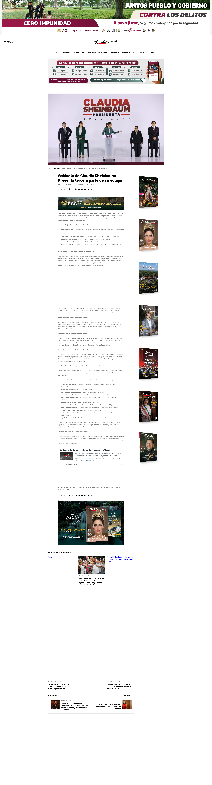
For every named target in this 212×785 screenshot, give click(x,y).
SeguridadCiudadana (65, 490)
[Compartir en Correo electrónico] (85, 189)
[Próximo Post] (127, 704)
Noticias (57, 169)
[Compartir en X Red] (72, 189)
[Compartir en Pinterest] (78, 189)
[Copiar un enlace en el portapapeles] (91, 189)
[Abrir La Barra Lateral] (205, 19)
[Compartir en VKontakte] (88, 189)
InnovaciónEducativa (113, 487)
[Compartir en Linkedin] (82, 189)
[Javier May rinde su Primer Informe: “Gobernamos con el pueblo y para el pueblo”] (61, 618)
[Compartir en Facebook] (69, 189)
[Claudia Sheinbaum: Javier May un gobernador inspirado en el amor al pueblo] (120, 618)
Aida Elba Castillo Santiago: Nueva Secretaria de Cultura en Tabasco (108, 706)
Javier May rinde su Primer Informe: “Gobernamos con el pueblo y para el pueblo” (60, 686)
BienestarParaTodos (65, 487)
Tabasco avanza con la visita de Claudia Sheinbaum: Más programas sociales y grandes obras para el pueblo (91, 581)
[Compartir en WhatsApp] (75, 189)
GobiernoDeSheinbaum (98, 487)
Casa (49, 169)
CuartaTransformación (81, 487)
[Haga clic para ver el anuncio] (106, 17)
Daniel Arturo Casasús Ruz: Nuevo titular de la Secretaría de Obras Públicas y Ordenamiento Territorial (74, 706)
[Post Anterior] (55, 704)
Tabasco (50, 682)
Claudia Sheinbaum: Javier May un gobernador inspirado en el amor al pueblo (119, 686)
